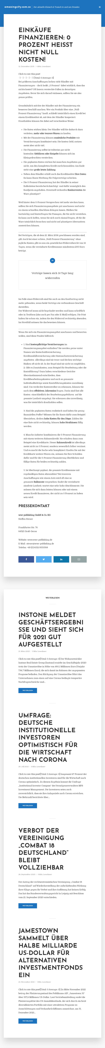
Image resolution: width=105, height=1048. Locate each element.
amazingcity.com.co (17, 7)
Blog (54, 7)
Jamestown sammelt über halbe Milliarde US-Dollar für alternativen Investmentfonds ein (50, 953)
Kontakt (64, 7)
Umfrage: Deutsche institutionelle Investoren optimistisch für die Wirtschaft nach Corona (48, 738)
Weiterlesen (28, 690)
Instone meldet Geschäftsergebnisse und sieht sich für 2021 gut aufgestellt (50, 630)
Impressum (75, 7)
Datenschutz (89, 7)
